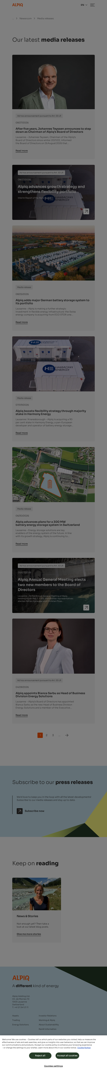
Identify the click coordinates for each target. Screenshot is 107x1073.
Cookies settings (53, 1066)
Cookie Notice (84, 1048)
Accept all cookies (67, 1055)
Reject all (40, 1055)
